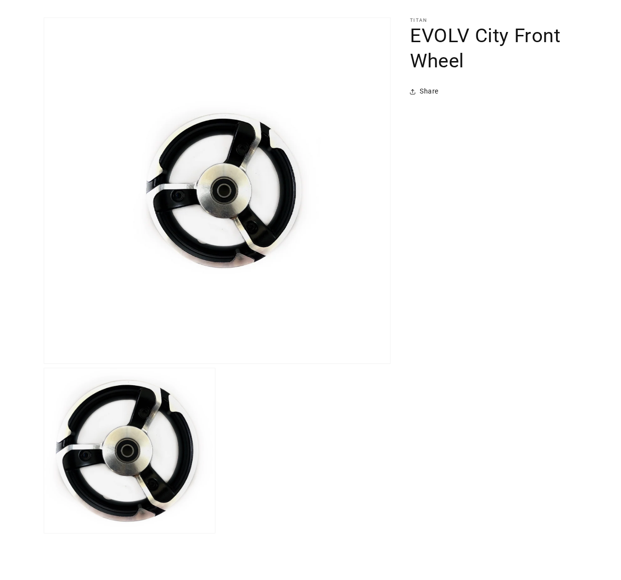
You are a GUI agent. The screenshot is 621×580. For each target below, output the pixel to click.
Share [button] (429, 91)
